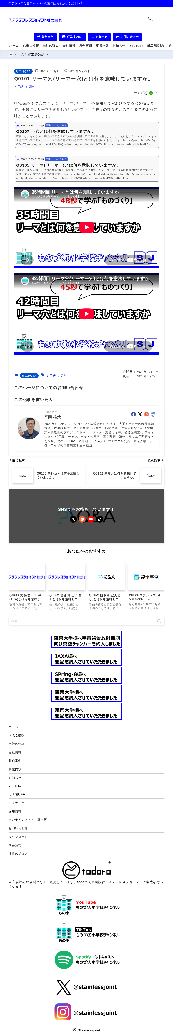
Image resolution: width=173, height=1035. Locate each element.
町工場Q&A (72, 37)
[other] (153, 414)
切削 (31, 86)
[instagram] (146, 414)
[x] (145, 93)
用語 (20, 86)
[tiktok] (99, 519)
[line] (151, 93)
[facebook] (133, 414)
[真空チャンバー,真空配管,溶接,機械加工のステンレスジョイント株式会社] (36, 20)
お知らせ (99, 37)
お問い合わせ (127, 37)
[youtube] (90, 519)
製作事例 (45, 37)
